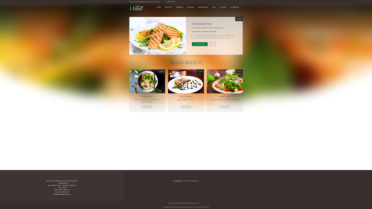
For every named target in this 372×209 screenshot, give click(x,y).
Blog (214, 7)
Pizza (216, 28)
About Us (168, 7)
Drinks (210, 28)
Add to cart (200, 44)
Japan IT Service (204, 207)
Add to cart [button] (147, 106)
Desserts (204, 28)
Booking (190, 7)
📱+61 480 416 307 (170, 2)
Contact (223, 7)
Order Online (203, 7)
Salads (220, 28)
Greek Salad (147, 97)
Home (158, 7)
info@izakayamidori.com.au (62, 194)
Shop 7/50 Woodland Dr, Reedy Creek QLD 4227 (145, 2)
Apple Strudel (186, 97)
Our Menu (179, 7)
